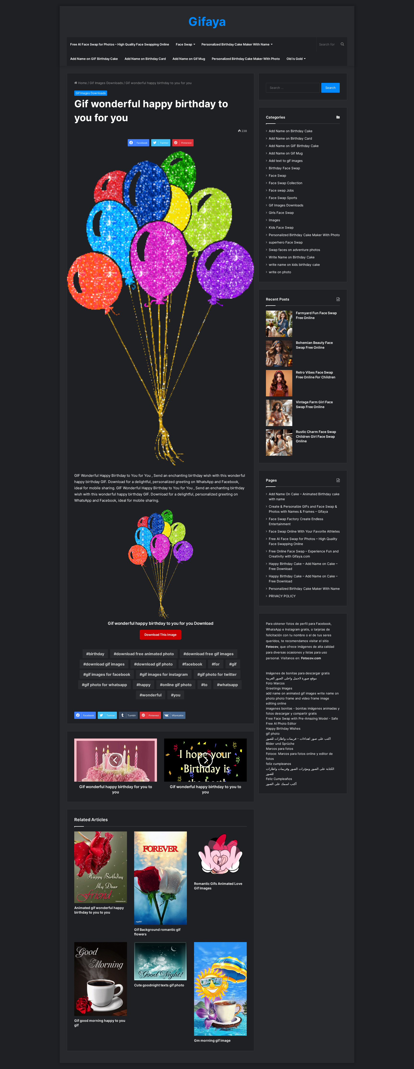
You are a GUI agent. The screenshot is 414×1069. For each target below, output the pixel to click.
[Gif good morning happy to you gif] (100, 979)
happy (144, 684)
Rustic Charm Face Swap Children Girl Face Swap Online (316, 436)
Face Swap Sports (283, 198)
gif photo (273, 733)
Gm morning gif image (212, 1040)
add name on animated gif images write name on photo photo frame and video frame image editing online (302, 698)
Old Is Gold (295, 59)
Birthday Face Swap (284, 168)
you (176, 695)
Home (82, 83)
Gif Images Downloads (106, 83)
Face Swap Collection (285, 183)
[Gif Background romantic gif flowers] (160, 878)
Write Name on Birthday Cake (292, 257)
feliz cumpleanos (278, 764)
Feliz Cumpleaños (279, 779)
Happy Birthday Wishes (283, 728)
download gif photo (155, 664)
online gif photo (177, 684)
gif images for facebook (108, 674)
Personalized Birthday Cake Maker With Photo (246, 59)
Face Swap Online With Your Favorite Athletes (304, 531)
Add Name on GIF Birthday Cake (94, 59)
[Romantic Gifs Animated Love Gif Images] (220, 855)
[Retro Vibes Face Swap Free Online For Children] (279, 383)
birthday (96, 653)
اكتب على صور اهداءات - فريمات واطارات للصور (298, 738)
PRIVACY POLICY (282, 596)
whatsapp (228, 684)
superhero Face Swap (286, 242)
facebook (193, 664)
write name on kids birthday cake (294, 265)
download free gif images (210, 653)
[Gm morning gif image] (220, 989)
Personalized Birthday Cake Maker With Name (235, 44)
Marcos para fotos (279, 749)
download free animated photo (145, 653)
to (205, 684)
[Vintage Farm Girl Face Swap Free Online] (279, 413)
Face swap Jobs (281, 190)
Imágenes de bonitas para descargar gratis (298, 673)
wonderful (151, 695)
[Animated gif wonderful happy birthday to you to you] (100, 867)
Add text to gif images (286, 161)
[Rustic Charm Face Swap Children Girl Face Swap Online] (279, 442)
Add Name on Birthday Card (145, 59)
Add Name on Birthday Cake (290, 131)
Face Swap (184, 44)
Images (274, 220)
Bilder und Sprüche (280, 743)
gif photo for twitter (218, 674)
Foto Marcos (275, 683)
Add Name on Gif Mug (188, 59)
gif (234, 664)
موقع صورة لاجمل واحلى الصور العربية (291, 678)
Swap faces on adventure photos (294, 250)
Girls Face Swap (281, 213)
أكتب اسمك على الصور (281, 784)
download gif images (105, 664)
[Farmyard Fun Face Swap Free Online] (279, 324)
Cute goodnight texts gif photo (159, 985)
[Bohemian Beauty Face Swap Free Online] (279, 353)
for (217, 664)
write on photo (280, 272)
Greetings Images (279, 688)
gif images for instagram (165, 674)
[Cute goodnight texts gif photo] (160, 961)
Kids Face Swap (281, 227)
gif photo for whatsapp (105, 684)
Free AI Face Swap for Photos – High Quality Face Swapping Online (119, 44)
